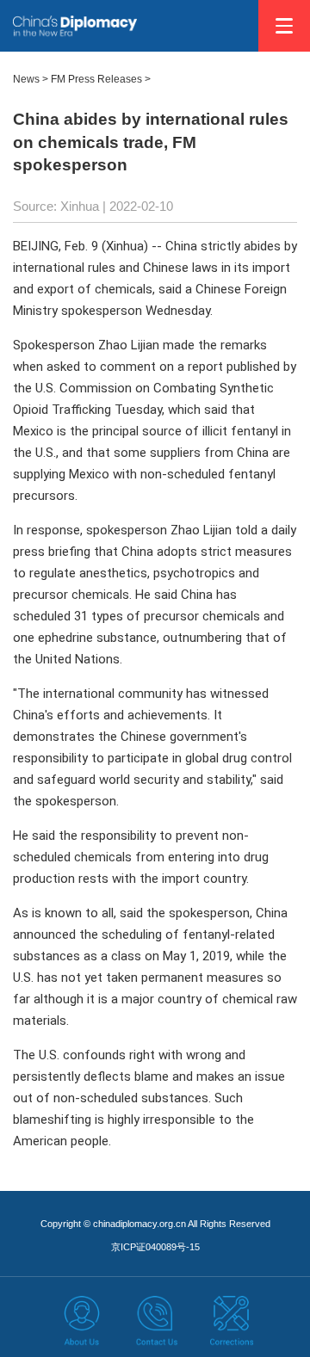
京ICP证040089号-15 (155, 1247)
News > (30, 79)
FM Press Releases (96, 79)
